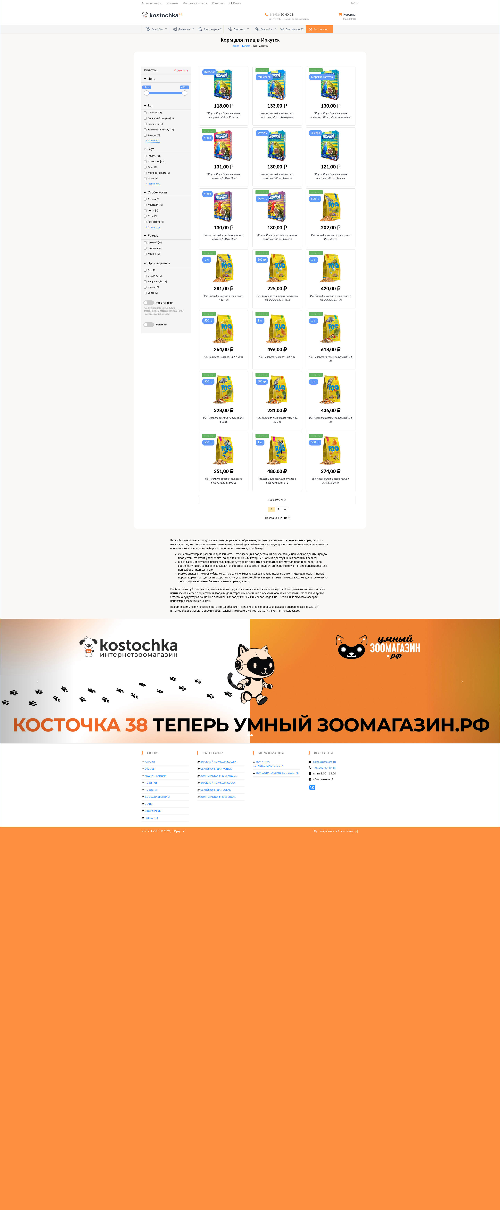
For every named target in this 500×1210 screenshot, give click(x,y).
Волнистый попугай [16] (161, 118)
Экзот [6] (153, 178)
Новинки (172, 3)
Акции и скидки (151, 3)
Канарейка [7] (155, 124)
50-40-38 (281, 14)
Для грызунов (211, 29)
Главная (235, 46)
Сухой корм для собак (215, 790)
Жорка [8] (153, 287)
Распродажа (320, 29)
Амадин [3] (154, 135)
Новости (151, 790)
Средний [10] (155, 242)
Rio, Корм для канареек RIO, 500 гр (224, 357)
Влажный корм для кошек (218, 762)
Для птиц (238, 29)
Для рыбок (266, 29)
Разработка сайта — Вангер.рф (338, 831)
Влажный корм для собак (217, 783)
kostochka (165, 15)
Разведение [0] (156, 222)
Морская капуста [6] (159, 173)
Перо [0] (152, 216)
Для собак (157, 29)
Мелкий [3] (154, 254)
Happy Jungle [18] (157, 281)
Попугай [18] (155, 112)
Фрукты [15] (154, 156)
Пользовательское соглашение (277, 773)
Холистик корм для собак (218, 797)
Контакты (218, 3)
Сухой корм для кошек (216, 769)
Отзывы (150, 769)
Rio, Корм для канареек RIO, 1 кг (277, 357)
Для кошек (184, 29)
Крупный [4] (154, 248)
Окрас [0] (153, 210)
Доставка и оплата (195, 3)
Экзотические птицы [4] (161, 129)
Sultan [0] (153, 293)
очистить (182, 70)
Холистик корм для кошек (218, 776)
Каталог (246, 46)
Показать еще (277, 500)
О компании (153, 811)
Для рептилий (293, 29)
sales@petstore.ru (324, 761)
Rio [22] (152, 270)
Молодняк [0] (155, 205)
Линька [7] (153, 199)
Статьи (149, 804)
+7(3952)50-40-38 (324, 767)
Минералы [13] (156, 161)
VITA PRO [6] (155, 276)
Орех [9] (152, 167)
